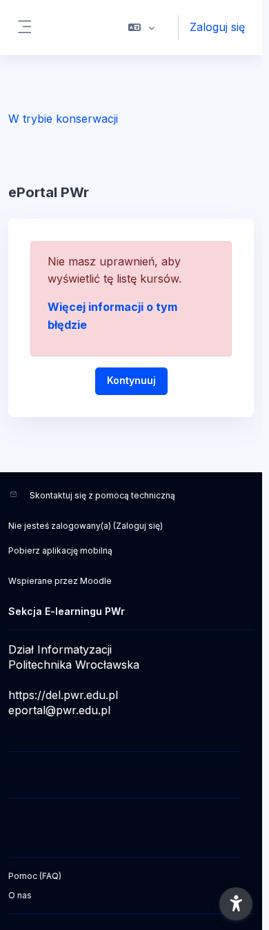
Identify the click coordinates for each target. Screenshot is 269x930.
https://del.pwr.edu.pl (63, 695)
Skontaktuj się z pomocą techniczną (102, 495)
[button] (142, 27)
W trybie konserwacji (63, 118)
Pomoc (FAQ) (34, 876)
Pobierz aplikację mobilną (60, 550)
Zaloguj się (217, 27)
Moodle (96, 581)
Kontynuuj (131, 380)
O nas (20, 895)
